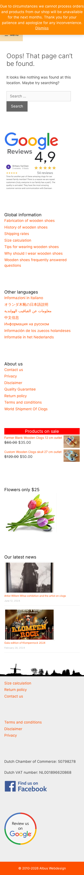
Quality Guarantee (20, 389)
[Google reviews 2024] (31, 189)
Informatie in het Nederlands (29, 337)
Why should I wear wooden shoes (33, 253)
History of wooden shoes (26, 227)
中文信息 (11, 317)
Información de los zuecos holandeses (37, 331)
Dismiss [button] (42, 28)
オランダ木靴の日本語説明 (26, 304)
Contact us (13, 370)
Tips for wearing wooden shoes (31, 247)
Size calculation (17, 240)
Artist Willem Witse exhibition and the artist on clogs (35, 595)
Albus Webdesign (52, 868)
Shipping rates (16, 234)
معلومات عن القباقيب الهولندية (27, 311)
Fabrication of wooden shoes (29, 220)
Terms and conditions (23, 402)
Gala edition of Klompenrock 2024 (24, 642)
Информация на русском (26, 324)
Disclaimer (13, 383)
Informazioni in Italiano (23, 298)
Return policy (15, 396)
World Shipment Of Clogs (26, 409)
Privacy (10, 376)
